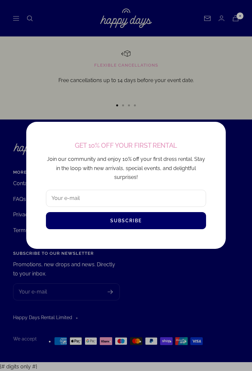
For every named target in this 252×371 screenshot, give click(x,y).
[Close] (215, 132)
